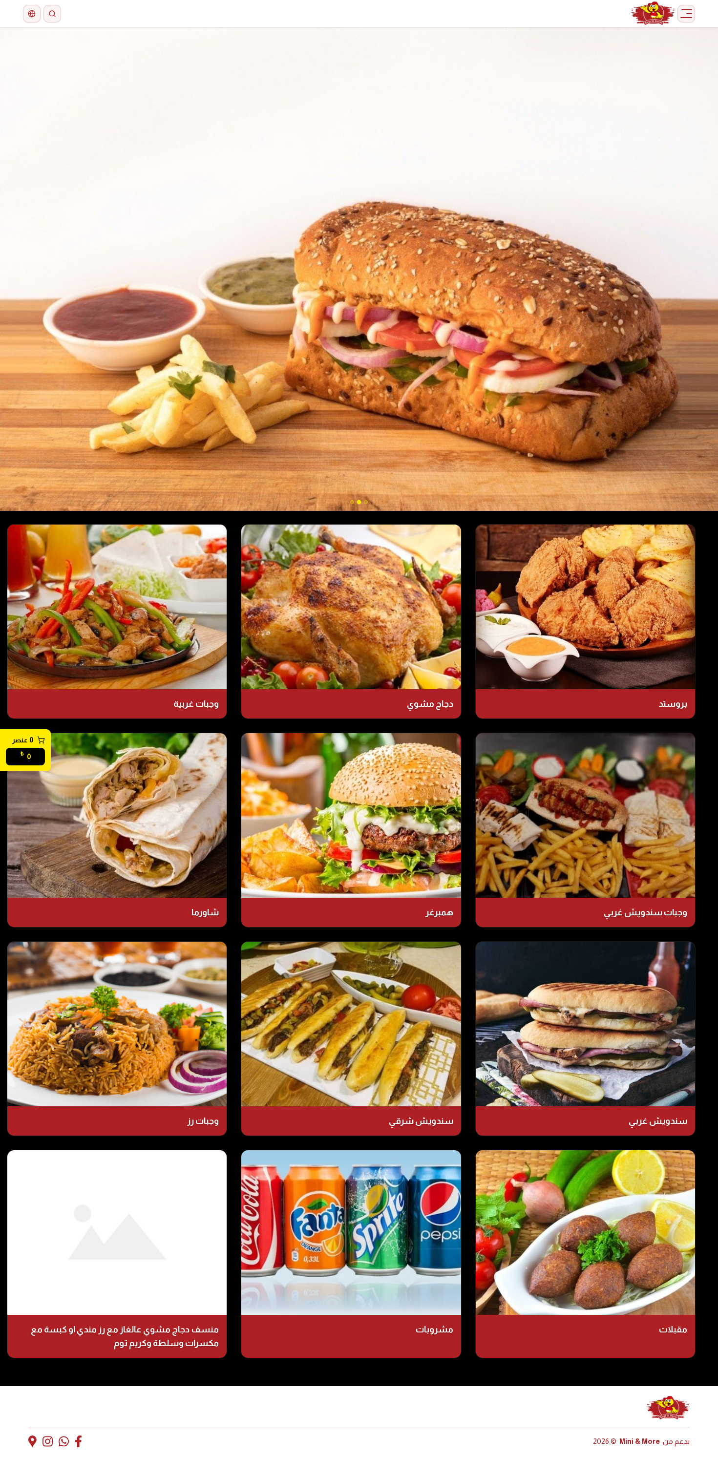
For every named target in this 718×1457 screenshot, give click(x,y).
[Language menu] (32, 13)
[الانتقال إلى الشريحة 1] (366, 502)
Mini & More (639, 1441)
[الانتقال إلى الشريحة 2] (359, 502)
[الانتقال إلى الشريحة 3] (352, 502)
